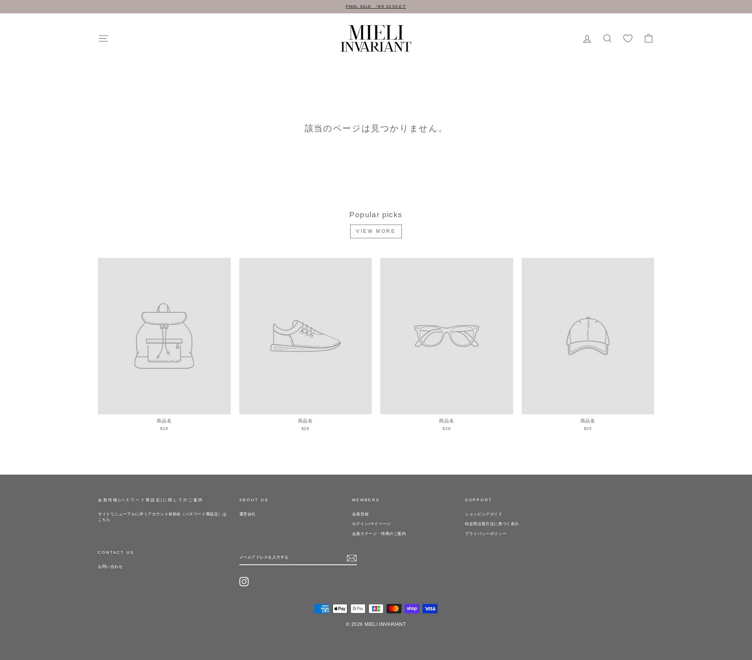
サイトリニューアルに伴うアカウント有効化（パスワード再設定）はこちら (162, 517)
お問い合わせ (110, 566)
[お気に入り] (628, 38)
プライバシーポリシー (485, 533)
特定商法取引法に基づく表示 (492, 524)
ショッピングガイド (483, 514)
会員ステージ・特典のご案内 (379, 533)
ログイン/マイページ (371, 524)
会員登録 (360, 514)
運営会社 (247, 514)
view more (376, 231)
